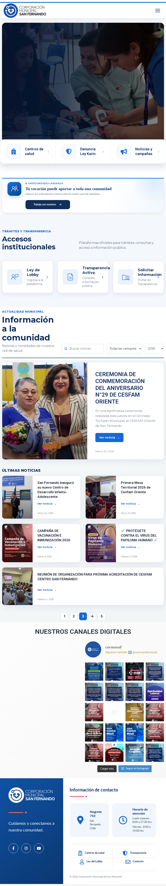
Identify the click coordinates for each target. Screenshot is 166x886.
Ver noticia (107, 437)
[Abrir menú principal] (157, 10)
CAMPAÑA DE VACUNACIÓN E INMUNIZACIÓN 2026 (53, 535)
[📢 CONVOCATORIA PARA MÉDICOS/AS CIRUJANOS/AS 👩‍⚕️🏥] (135, 753)
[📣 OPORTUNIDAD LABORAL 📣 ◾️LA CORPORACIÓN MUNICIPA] (155, 692)
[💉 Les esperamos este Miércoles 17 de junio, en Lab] (155, 712)
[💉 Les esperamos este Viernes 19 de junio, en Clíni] (94, 712)
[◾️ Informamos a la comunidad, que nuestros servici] (155, 753)
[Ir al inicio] (25, 10)
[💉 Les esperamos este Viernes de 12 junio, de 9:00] (155, 732)
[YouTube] (39, 848)
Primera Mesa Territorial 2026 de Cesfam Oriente (136, 487)
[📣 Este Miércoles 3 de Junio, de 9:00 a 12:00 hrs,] (114, 753)
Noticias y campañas (143, 151)
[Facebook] (13, 848)
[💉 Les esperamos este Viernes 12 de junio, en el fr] (135, 732)
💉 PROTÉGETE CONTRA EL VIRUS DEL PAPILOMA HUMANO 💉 (139, 535)
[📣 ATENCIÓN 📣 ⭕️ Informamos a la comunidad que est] (155, 671)
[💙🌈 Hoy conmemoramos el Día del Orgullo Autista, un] (114, 712)
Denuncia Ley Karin (88, 151)
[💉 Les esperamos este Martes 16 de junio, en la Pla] (114, 732)
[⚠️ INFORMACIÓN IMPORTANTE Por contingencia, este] (94, 671)
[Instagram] (26, 848)
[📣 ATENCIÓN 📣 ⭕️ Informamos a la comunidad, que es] (94, 692)
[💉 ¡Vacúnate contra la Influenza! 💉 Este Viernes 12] (94, 753)
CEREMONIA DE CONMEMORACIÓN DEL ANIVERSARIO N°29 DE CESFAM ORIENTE (120, 388)
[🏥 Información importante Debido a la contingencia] (114, 671)
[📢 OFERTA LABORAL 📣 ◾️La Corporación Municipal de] (135, 712)
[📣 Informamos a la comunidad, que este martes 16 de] (94, 732)
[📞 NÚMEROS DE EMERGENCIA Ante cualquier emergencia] (135, 671)
